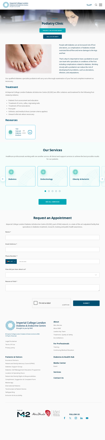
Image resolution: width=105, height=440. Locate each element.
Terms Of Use (10, 344)
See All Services (52, 202)
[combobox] (11, 261)
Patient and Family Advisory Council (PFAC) (20, 363)
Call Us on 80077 (52, 36)
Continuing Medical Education (64, 350)
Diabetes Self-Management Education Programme (22, 370)
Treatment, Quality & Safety (63, 335)
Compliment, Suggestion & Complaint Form (20, 379)
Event (55, 366)
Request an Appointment (52, 30)
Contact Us (59, 378)
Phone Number (11, 256)
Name (8, 232)
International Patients (12, 386)
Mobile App (9, 383)
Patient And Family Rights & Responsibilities (20, 376)
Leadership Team (60, 331)
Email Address (11, 244)
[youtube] (87, 418)
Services (54, 18)
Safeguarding (10, 392)
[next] (3, 179)
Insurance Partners (12, 360)
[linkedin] (81, 418)
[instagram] (76, 418)
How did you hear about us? (15, 269)
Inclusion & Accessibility (13, 395)
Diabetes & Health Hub (64, 357)
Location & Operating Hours (15, 373)
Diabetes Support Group (13, 367)
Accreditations (59, 338)
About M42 (57, 328)
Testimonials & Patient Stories (15, 389)
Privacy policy (10, 348)
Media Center (60, 363)
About (56, 322)
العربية (89, 5)
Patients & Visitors (13, 357)
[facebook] (64, 418)
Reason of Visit (11, 281)
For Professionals (61, 343)
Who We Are (58, 325)
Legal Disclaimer (11, 341)
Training (56, 347)
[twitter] (70, 418)
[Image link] (28, 58)
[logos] (22, 413)
